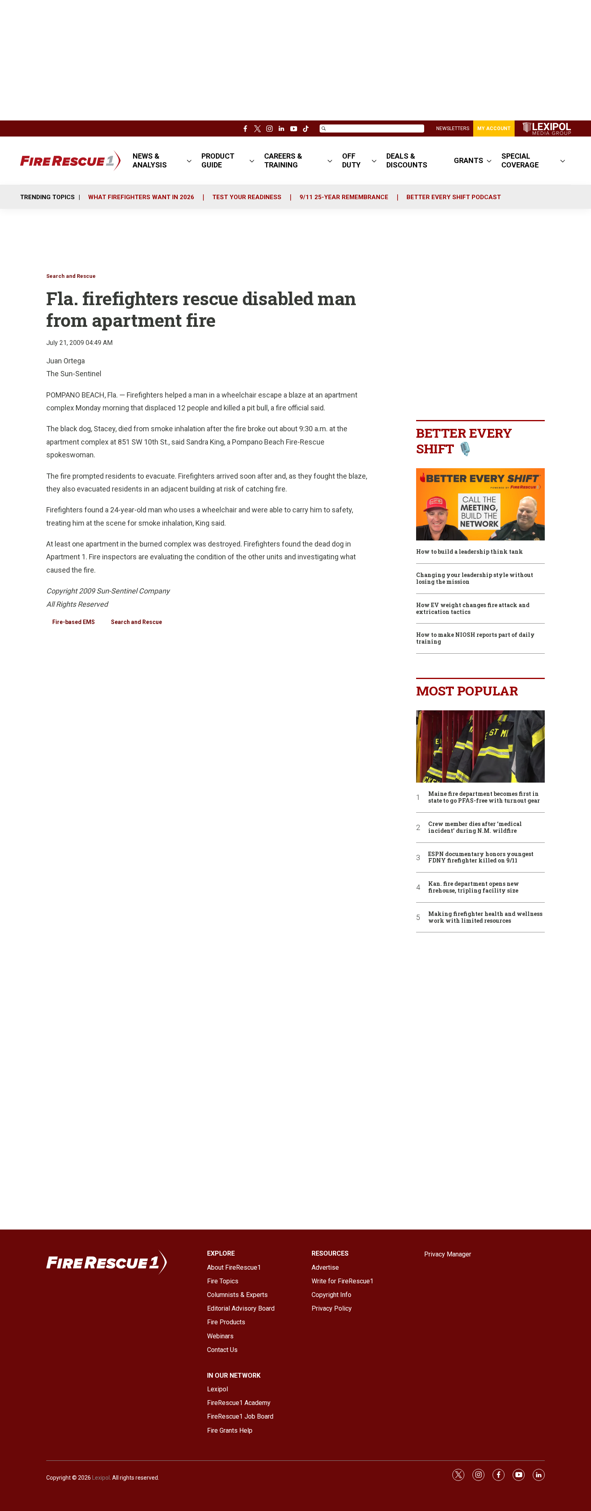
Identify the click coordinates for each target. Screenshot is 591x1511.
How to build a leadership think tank (469, 552)
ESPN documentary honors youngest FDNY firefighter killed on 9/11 (481, 858)
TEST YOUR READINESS (246, 197)
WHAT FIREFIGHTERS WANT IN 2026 (141, 197)
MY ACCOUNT (494, 128)
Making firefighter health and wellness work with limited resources (485, 917)
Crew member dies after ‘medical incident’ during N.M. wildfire (475, 827)
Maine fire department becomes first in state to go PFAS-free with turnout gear (484, 797)
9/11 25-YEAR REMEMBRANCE (344, 197)
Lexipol (101, 1477)
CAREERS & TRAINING (283, 160)
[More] (189, 161)
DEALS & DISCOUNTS (406, 160)
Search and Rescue (71, 276)
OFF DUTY (351, 160)
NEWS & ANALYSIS (150, 160)
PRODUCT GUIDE (217, 160)
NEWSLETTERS (452, 128)
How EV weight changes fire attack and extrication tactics (472, 609)
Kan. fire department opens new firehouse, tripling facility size (473, 887)
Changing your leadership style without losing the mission (474, 578)
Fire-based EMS (73, 622)
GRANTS (468, 160)
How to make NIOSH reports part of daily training (475, 638)
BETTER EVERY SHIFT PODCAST (453, 197)
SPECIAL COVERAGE (520, 160)
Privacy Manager (447, 1254)
